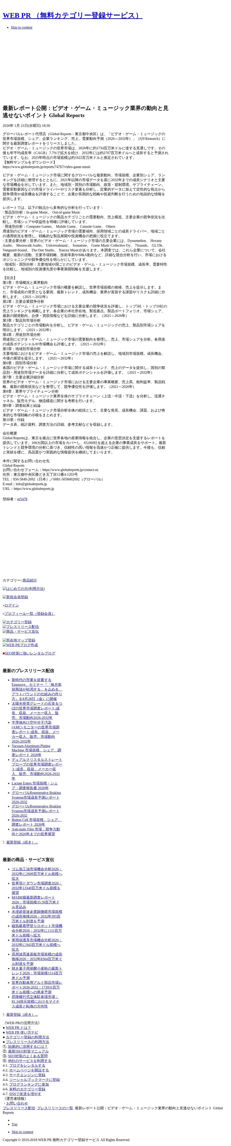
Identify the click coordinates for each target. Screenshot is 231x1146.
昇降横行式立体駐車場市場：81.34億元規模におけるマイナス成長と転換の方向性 (36, 1001)
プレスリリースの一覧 (55, 1108)
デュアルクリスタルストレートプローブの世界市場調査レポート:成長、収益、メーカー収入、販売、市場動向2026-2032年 (37, 769)
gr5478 (22, 499)
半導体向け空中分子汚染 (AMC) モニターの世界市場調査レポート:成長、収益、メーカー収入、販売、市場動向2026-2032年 (36, 732)
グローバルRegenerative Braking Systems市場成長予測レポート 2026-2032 (36, 797)
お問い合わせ (17, 1103)
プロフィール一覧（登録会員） (30, 614)
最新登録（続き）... (22, 842)
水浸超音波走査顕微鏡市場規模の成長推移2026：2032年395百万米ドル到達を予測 (37, 916)
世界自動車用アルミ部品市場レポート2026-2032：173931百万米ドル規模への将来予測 (37, 987)
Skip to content (21, 27)
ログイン (12, 605)
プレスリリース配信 (19, 1108)
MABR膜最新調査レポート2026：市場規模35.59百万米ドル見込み (36, 902)
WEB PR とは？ (18, 1028)
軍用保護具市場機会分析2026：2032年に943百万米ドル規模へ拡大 (37, 944)
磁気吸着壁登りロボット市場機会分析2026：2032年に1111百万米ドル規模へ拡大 (37, 930)
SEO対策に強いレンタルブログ (30, 653)
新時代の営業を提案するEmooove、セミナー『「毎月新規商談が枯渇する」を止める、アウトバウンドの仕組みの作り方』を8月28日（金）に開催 (37, 689)
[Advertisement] (86, 68)
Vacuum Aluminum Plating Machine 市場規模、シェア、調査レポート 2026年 (36, 750)
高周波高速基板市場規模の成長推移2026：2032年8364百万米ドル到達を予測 (37, 959)
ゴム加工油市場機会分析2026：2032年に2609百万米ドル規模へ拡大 (37, 873)
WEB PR (22, 1032)
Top (14, 1124)
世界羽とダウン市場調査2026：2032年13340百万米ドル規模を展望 (37, 888)
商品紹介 (30, 580)
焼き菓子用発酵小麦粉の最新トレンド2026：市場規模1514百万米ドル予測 (37, 973)
